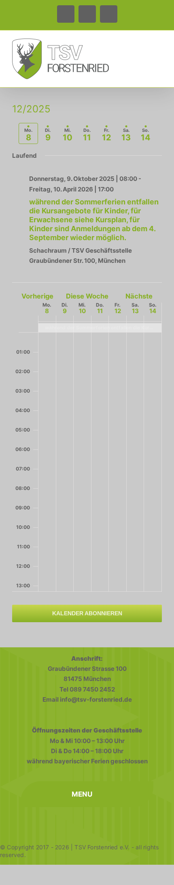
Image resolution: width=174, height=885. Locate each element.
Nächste (139, 296)
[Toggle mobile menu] (158, 45)
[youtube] (105, 822)
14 (152, 311)
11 (100, 311)
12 (118, 311)
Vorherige (37, 296)
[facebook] (51, 822)
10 (82, 311)
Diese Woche (87, 296)
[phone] (87, 822)
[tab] (28, 133)
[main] (87, 368)
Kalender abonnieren (87, 613)
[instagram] (69, 822)
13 (135, 311)
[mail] (122, 822)
